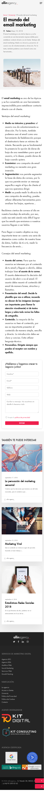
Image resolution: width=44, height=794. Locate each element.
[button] (41, 3)
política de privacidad (22, 417)
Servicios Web (7, 671)
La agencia (5, 687)
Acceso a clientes (8, 690)
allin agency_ (10, 499)
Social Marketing (7, 668)
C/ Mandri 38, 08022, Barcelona (29, 781)
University (5, 693)
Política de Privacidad (9, 696)
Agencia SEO (6, 659)
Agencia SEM (6, 662)
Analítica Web (7, 665)
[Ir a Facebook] (19, 642)
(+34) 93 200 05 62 (10, 783)
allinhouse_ (8, 448)
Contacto (5, 702)
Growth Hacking (7, 674)
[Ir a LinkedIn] (24, 642)
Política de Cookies (8, 699)
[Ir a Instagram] (29, 642)
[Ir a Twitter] (15, 642)
